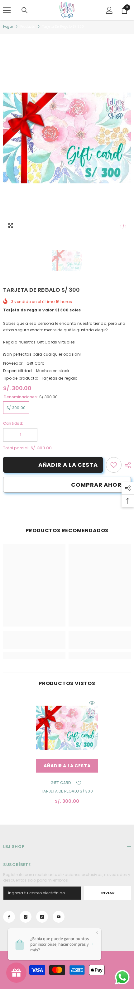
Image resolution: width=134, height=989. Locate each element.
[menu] (7, 10)
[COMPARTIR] (126, 465)
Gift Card (35, 363)
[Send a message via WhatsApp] (122, 977)
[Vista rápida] (92, 702)
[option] (67, 138)
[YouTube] (59, 917)
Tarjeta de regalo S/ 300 (67, 791)
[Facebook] (9, 917)
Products (27, 26)
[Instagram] (25, 917)
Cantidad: (13, 423)
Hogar (8, 26)
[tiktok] (42, 917)
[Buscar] (24, 10)
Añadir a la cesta (68, 465)
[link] (114, 465)
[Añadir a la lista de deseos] (79, 783)
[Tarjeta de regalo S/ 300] (67, 728)
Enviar (107, 892)
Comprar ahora (98, 485)
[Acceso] (109, 10)
